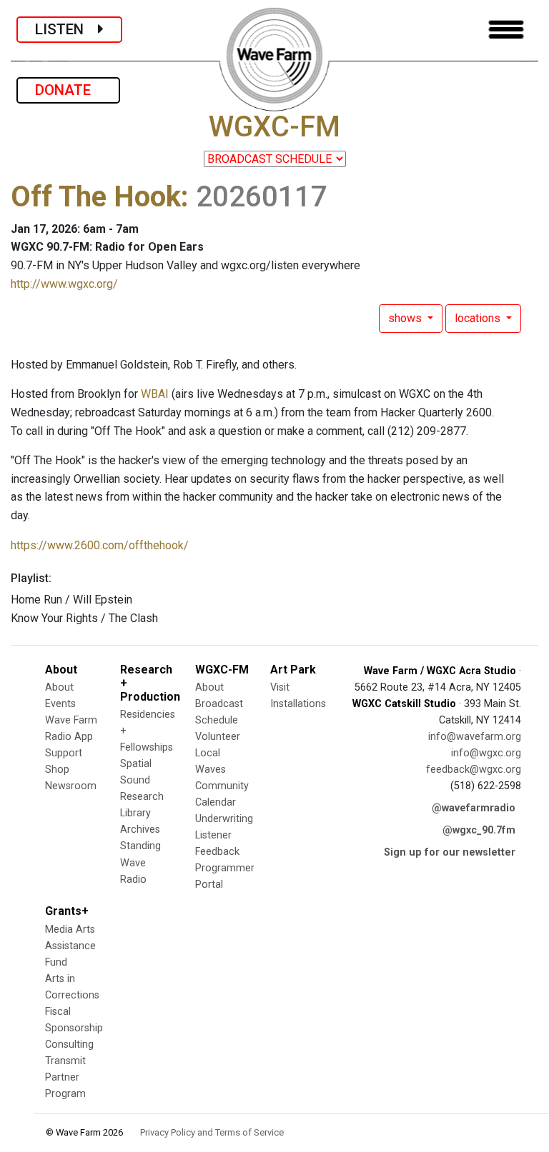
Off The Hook (96, 197)
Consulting (69, 1044)
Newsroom (71, 786)
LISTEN (66, 29)
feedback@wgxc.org (473, 769)
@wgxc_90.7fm (478, 830)
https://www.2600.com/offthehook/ (100, 545)
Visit (280, 687)
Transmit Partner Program (65, 1077)
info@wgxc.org (486, 753)
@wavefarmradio (473, 808)
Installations (298, 704)
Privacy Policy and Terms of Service (212, 1132)
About (59, 687)
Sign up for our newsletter (449, 852)
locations (479, 318)
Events (60, 704)
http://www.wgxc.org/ (64, 284)
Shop (57, 769)
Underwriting (224, 819)
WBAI (155, 394)
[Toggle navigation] (506, 29)
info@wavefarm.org (474, 737)
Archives (140, 829)
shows (406, 318)
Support (63, 753)
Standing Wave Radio (140, 862)
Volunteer (217, 737)
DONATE (68, 90)
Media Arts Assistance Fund (70, 945)
